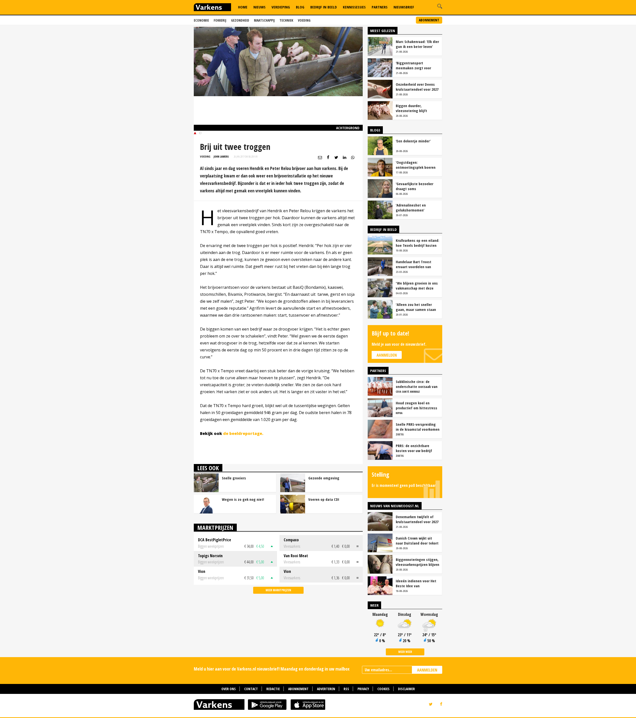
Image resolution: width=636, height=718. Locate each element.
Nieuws (259, 6)
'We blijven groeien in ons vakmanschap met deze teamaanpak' (417, 286)
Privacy (363, 688)
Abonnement (429, 20)
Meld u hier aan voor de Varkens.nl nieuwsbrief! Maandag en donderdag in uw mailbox (272, 669)
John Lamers (221, 156)
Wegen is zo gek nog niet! (243, 499)
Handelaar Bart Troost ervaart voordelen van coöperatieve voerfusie (414, 264)
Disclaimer (406, 688)
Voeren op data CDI (323, 499)
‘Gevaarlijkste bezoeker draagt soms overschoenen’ (414, 186)
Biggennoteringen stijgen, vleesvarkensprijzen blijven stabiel (417, 562)
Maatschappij (264, 20)
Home (242, 6)
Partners (380, 6)
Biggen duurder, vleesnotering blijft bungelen (411, 108)
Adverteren (326, 688)
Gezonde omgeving (323, 477)
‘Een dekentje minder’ (413, 140)
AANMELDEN (427, 670)
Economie (201, 20)
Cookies (383, 688)
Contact (251, 688)
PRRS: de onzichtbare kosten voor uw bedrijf (414, 448)
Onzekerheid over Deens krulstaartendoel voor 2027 (417, 87)
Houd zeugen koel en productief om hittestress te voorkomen (416, 405)
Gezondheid (240, 20)
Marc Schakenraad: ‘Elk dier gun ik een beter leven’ (417, 44)
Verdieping (281, 6)
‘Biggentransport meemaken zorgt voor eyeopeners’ (413, 65)
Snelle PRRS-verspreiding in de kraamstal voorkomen (417, 427)
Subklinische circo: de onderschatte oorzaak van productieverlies (416, 384)
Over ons (228, 688)
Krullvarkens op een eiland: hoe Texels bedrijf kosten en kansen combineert (417, 243)
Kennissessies (354, 6)
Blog (300, 6)
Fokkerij (220, 20)
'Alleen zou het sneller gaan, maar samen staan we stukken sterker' (416, 307)
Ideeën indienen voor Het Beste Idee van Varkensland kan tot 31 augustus (416, 583)
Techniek (286, 20)
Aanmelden (387, 355)
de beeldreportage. (243, 433)
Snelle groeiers (234, 477)
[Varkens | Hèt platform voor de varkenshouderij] (212, 7)
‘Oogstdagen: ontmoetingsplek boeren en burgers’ (416, 165)
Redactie (273, 688)
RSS (346, 688)
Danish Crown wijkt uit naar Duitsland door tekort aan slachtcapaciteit (417, 541)
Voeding (304, 20)
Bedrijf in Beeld (323, 6)
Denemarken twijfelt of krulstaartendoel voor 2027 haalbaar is (417, 519)
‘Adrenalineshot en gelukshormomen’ (411, 207)
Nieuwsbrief (404, 6)
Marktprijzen (215, 527)
